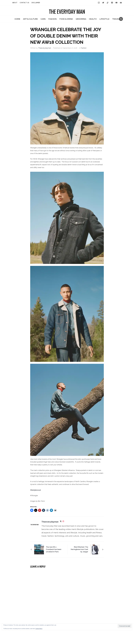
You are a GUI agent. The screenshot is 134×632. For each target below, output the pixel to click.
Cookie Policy (38, 628)
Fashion (52, 19)
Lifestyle (104, 19)
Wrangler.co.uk (35, 490)
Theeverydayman (44, 48)
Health (93, 19)
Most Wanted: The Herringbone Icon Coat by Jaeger (79, 549)
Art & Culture (30, 19)
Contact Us (24, 2)
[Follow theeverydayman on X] (61, 522)
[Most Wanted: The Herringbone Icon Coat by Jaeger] (95, 549)
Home (17, 19)
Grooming (81, 19)
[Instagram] (63, 522)
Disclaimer (36, 2)
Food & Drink (66, 19)
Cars (43, 19)
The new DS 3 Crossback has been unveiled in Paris (53, 549)
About (14, 2)
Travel (116, 19)
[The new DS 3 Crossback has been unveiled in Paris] (39, 549)
